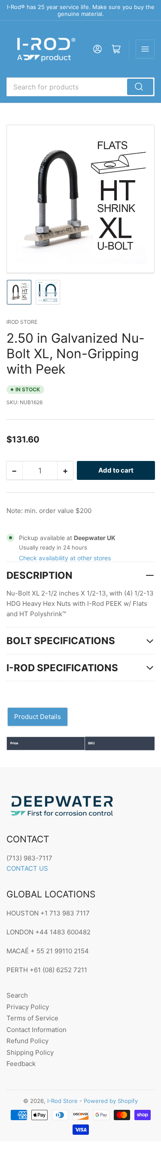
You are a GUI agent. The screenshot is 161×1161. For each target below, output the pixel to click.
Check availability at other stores (65, 558)
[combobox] (80, 86)
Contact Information (36, 1030)
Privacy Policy (27, 1007)
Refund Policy (27, 1041)
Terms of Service (32, 1018)
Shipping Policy (30, 1052)
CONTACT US (27, 868)
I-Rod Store (62, 1100)
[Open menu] (145, 49)
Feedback (21, 1064)
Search (17, 995)
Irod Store (21, 322)
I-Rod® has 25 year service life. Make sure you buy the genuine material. (81, 10)
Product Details (37, 717)
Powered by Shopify (111, 1100)
